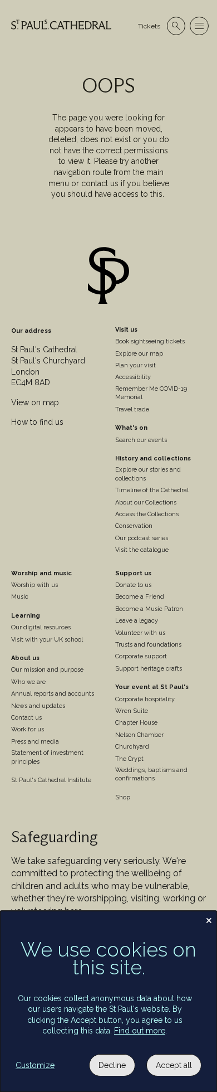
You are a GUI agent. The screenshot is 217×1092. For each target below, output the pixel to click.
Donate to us (133, 585)
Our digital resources (41, 627)
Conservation (133, 526)
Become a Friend (139, 596)
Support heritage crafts (148, 668)
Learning (25, 615)
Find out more (139, 1030)
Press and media (35, 741)
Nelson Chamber (139, 735)
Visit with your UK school (47, 639)
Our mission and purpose (47, 669)
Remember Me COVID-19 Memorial (151, 393)
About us (25, 658)
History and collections (153, 458)
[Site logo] (108, 277)
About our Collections (145, 502)
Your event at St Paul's (152, 687)
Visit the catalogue (142, 550)
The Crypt (129, 759)
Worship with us (34, 585)
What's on (131, 427)
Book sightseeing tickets (150, 341)
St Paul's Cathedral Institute (51, 780)
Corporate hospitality (145, 699)
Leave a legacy (136, 620)
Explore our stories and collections (148, 474)
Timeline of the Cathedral (152, 490)
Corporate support (141, 656)
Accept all (174, 1065)
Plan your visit (135, 365)
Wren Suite (131, 711)
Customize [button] (35, 1065)
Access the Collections (147, 514)
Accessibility (133, 377)
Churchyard (132, 746)
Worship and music (41, 573)
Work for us (27, 729)
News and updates (38, 706)
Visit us (126, 329)
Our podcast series (141, 538)
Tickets (149, 26)
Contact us (26, 717)
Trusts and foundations (148, 644)
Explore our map (139, 353)
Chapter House (136, 722)
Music (19, 596)
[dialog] (108, 1001)
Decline (112, 1065)
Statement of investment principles (47, 757)
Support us (133, 573)
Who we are (28, 682)
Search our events (141, 440)
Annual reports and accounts (52, 693)
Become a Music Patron (149, 609)
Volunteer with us (140, 633)
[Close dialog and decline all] (208, 918)
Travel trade (132, 409)
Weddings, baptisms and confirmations (151, 774)
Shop (122, 797)
